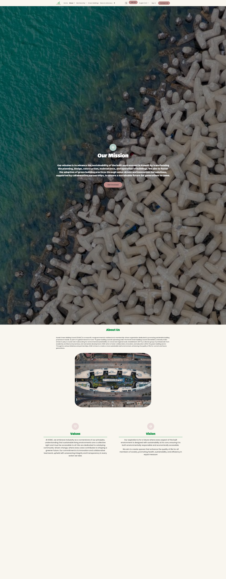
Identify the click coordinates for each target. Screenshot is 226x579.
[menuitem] (65, 3)
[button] (126, 3)
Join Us (133, 2)
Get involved (113, 185)
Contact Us (164, 3)
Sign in (154, 3)
